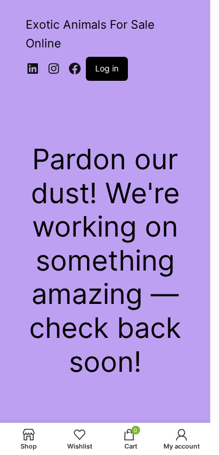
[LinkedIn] (33, 68)
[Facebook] (75, 68)
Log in (107, 68)
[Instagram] (54, 68)
